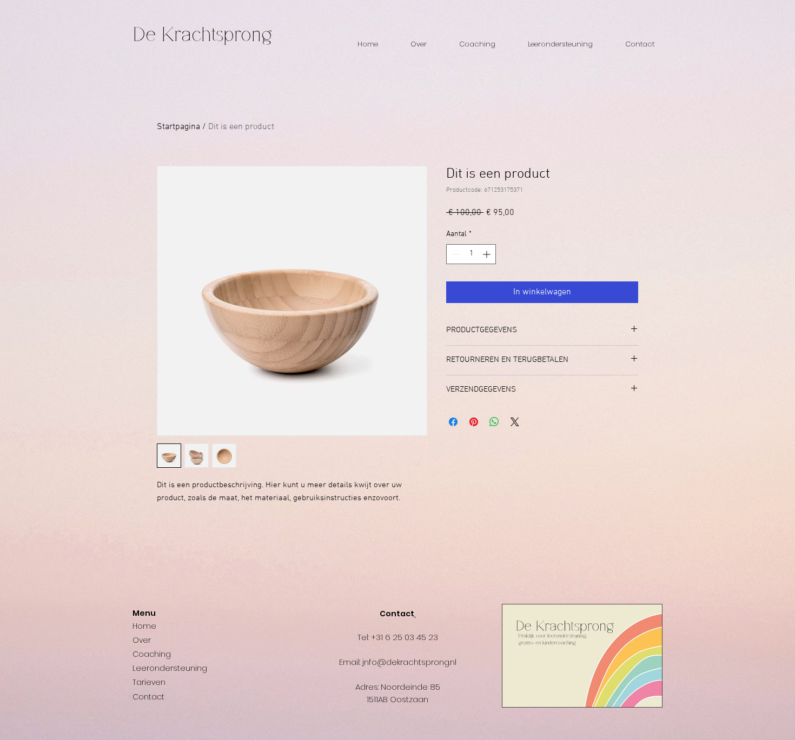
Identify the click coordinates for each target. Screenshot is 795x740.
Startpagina (178, 127)
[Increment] (487, 254)
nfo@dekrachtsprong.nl (410, 662)
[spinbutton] (471, 254)
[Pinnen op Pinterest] (473, 421)
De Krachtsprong (202, 35)
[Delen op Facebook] (453, 421)
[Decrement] (454, 254)
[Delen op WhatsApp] (494, 421)
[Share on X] (514, 421)
